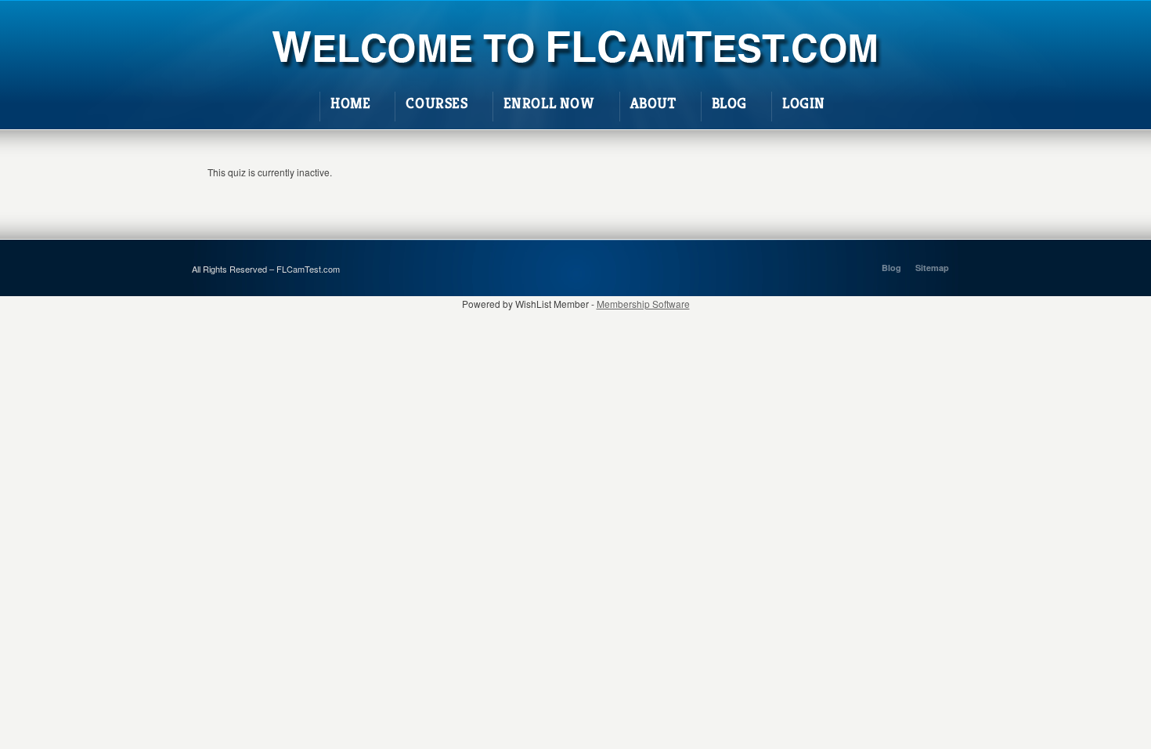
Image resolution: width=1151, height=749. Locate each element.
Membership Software (643, 303)
